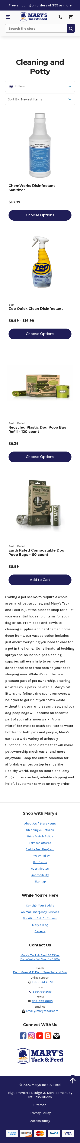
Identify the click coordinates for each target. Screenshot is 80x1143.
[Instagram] (31, 1035)
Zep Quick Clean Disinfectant (36, 309)
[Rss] (48, 1035)
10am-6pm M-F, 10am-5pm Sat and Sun (40, 972)
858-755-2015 (42, 991)
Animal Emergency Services (40, 912)
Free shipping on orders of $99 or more (40, 5)
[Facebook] (23, 1035)
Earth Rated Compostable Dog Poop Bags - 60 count (36, 552)
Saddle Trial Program (40, 849)
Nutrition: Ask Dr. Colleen (40, 918)
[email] (56, 1035)
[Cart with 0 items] (70, 17)
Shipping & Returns (40, 830)
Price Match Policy (40, 836)
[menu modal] (8, 17)
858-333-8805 (42, 1001)
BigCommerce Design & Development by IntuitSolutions (40, 1095)
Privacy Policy (40, 856)
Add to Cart (40, 580)
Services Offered (40, 843)
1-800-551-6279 (42, 982)
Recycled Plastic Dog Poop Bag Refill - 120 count (37, 429)
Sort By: (14, 99)
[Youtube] (39, 1035)
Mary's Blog (40, 925)
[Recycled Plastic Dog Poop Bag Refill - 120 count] (40, 383)
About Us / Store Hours (40, 823)
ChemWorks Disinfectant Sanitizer (32, 188)
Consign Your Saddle (40, 905)
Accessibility (40, 875)
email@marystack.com (42, 1011)
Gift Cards (40, 862)
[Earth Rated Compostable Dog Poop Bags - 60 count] (40, 506)
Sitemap (40, 881)
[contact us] (60, 17)
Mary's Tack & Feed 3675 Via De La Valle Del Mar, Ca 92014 (40, 957)
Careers (40, 931)
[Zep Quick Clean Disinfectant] (40, 264)
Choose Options (40, 215)
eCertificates (40, 868)
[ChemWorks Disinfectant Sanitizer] (40, 145)
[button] (40, 86)
